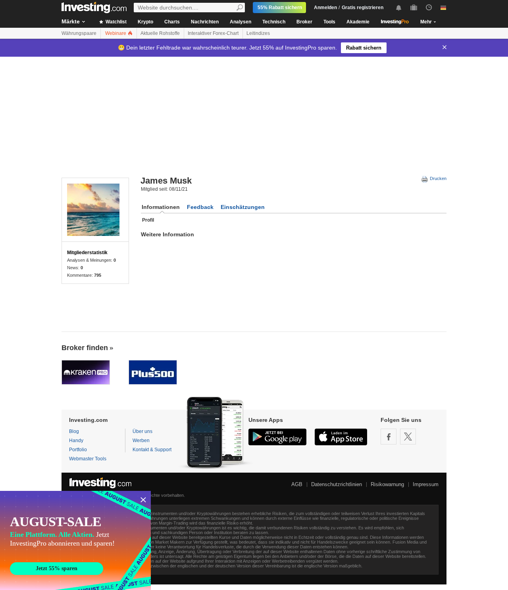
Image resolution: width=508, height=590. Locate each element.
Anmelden (325, 7)
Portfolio (78, 449)
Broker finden (85, 348)
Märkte (71, 21)
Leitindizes (258, 33)
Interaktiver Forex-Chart (213, 33)
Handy (76, 440)
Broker (304, 22)
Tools (329, 22)
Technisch (273, 22)
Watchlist (115, 22)
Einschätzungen (243, 207)
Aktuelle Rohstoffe (160, 33)
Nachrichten (205, 22)
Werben (141, 440)
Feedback (200, 207)
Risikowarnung (387, 484)
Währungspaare (79, 33)
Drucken (437, 178)
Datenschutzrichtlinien (336, 484)
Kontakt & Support (152, 449)
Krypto (145, 22)
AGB (296, 484)
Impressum (426, 484)
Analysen (240, 22)
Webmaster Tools (87, 459)
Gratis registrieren (362, 7)
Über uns (142, 431)
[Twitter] (408, 436)
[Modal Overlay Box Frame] (75, 540)
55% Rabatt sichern (280, 7)
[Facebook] (388, 436)
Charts (172, 22)
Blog (74, 431)
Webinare (116, 33)
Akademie (357, 22)
